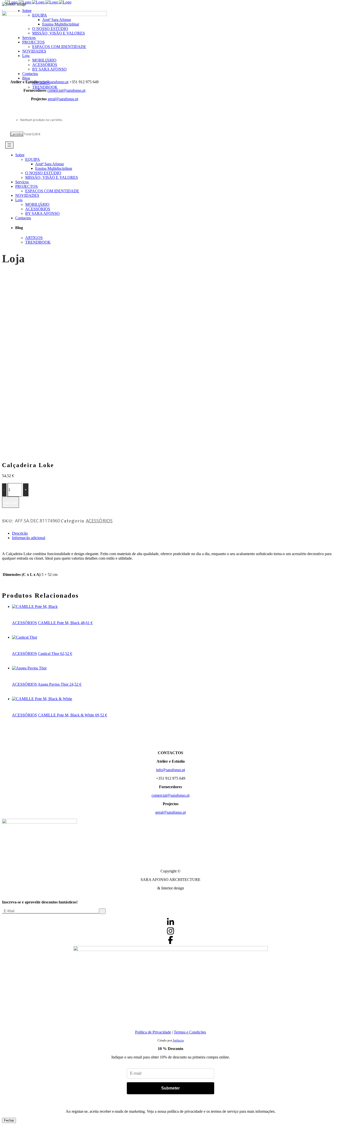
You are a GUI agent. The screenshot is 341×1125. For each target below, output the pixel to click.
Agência (178, 1040)
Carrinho (16, 134)
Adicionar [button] (20, 611)
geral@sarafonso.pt (63, 99)
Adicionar (10, 503)
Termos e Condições (190, 1032)
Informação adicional (28, 538)
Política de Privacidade (153, 1032)
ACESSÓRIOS (99, 521)
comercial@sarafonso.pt (170, 795)
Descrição (20, 533)
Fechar (9, 1120)
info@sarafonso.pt (170, 770)
